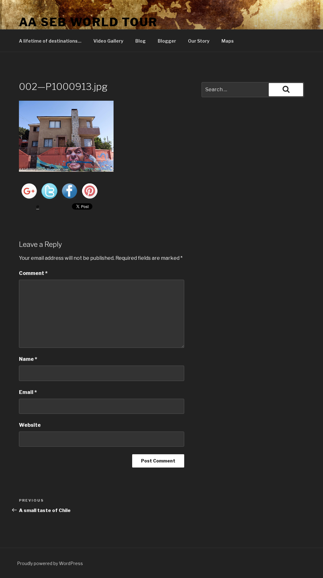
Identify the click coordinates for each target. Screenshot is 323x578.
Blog (140, 41)
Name (28, 359)
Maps (227, 41)
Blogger (167, 41)
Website (30, 425)
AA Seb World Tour (88, 22)
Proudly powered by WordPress (50, 563)
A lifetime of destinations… (50, 41)
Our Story (198, 41)
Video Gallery (108, 41)
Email (28, 392)
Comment (33, 273)
